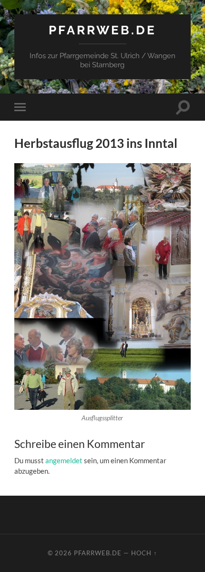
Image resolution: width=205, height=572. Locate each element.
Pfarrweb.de (102, 29)
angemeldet (63, 460)
